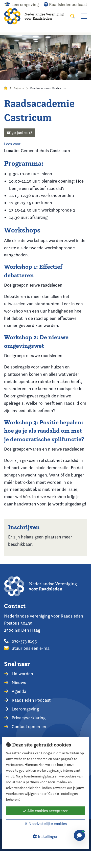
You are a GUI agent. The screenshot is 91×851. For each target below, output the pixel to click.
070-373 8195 (24, 641)
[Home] (37, 16)
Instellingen (47, 836)
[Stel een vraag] (79, 835)
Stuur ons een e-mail (31, 648)
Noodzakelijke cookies (47, 823)
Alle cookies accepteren (47, 810)
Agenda (19, 88)
